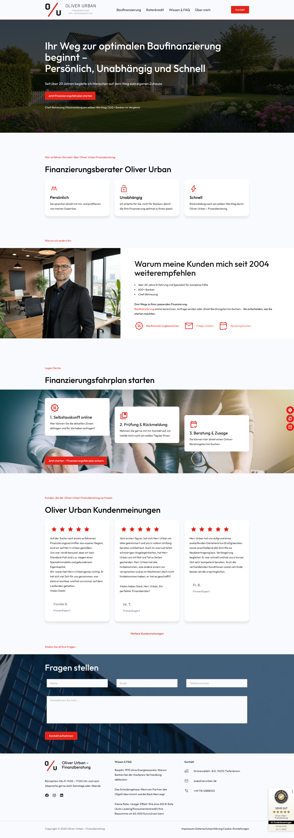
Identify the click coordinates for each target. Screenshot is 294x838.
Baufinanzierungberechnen (162, 325)
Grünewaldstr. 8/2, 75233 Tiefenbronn (217, 771)
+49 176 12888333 (204, 790)
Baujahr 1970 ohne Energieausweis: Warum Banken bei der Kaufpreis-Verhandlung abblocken (141, 774)
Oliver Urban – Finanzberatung (76, 765)
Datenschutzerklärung (209, 828)
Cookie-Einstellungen (236, 828)
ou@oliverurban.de (205, 781)
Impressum (188, 828)
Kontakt (240, 9)
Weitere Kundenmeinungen (147, 633)
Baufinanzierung (144, 309)
